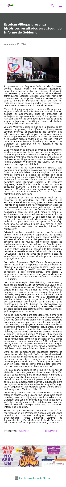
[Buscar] (52, 6)
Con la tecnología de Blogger (34, 478)
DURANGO (23, 431)
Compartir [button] (51, 431)
